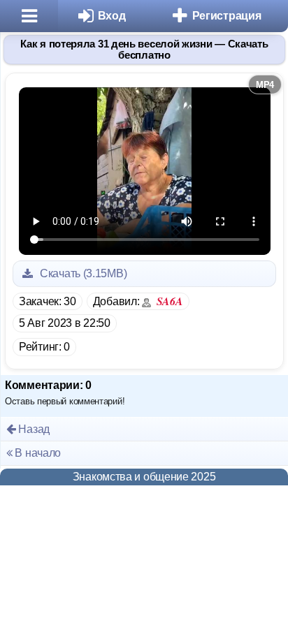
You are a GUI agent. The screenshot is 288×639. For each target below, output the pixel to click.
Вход (112, 16)
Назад (33, 429)
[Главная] (29, 16)
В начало (37, 453)
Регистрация (226, 16)
